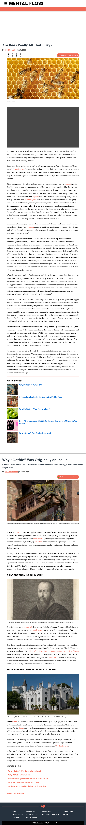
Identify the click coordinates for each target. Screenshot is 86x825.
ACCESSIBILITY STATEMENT (50, 814)
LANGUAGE (19, 793)
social (68, 184)
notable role (28, 627)
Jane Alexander (11, 471)
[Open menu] (5, 3)
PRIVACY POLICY (68, 811)
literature (39, 541)
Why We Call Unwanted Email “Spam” (24, 782)
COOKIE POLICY (18, 814)
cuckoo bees (20, 169)
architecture (38, 538)
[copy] (20, 55)
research (30, 227)
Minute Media (38, 823)
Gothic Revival (62, 745)
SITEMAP (66, 814)
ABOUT (15, 811)
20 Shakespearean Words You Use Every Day (27, 786)
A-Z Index (16, 817)
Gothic (19, 532)
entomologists (30, 199)
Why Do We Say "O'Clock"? (19, 774)
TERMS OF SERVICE (32, 814)
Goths (21, 728)
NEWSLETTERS (46, 811)
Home (9, 793)
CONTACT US (30, 811)
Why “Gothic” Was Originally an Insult (24, 771)
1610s (14, 721)
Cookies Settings (31, 817)
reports (36, 196)
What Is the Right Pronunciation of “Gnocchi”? (28, 778)
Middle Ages (37, 630)
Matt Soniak (10, 50)
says (16, 308)
